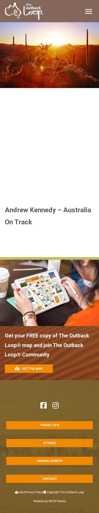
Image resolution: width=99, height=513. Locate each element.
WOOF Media (57, 501)
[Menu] (88, 11)
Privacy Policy (34, 492)
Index (21, 492)
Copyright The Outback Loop (65, 492)
